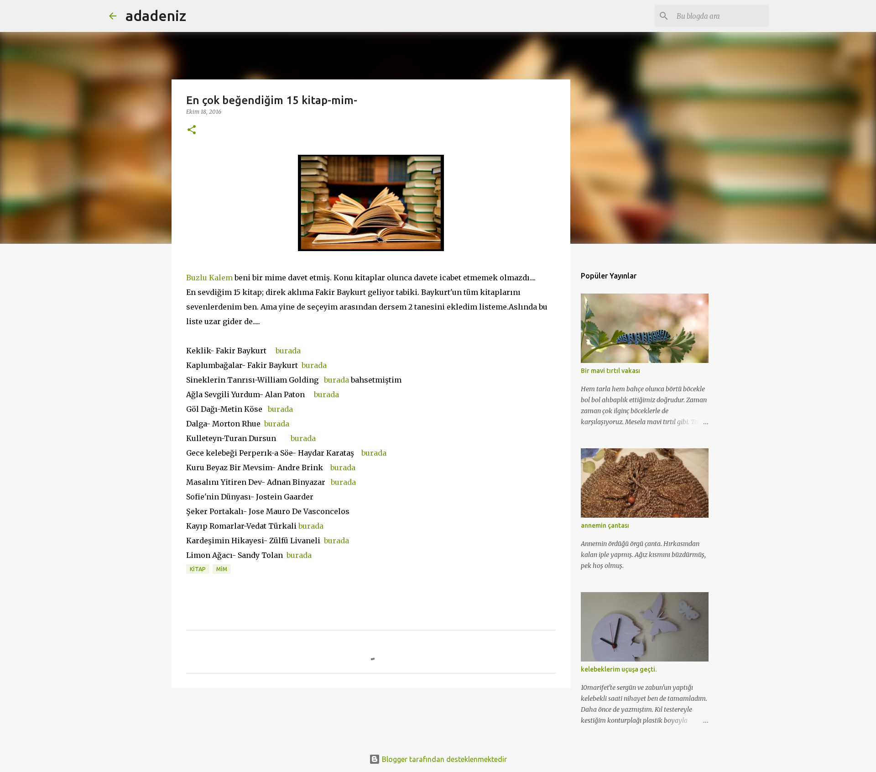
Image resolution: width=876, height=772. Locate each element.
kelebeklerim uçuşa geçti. (619, 669)
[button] (191, 130)
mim (221, 569)
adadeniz (155, 15)
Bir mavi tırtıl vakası (610, 370)
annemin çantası (605, 525)
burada (287, 350)
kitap (198, 569)
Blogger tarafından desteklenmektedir (443, 759)
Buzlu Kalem (209, 277)
